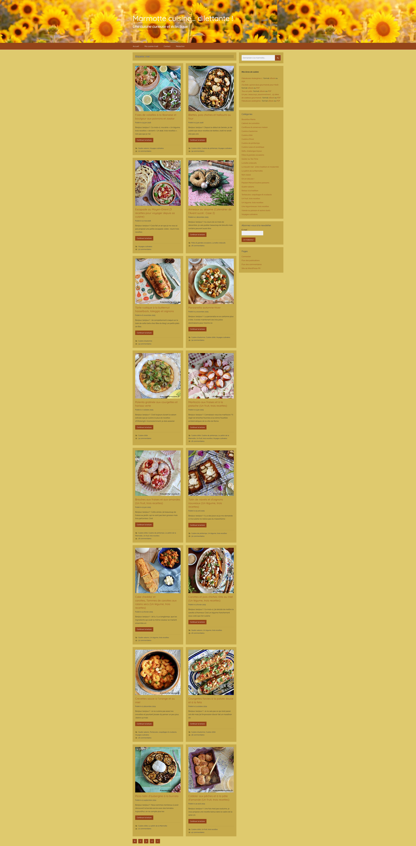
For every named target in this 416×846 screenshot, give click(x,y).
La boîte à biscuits (218, 243)
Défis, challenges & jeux (252, 151)
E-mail (245, 230)
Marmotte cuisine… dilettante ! (183, 18)
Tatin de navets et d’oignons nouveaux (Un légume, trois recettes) (205, 503)
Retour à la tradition (250, 190)
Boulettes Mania (248, 119)
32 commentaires (144, 249)
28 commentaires (197, 246)
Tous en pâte (247, 91)
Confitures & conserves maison (255, 127)
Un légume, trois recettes (217, 533)
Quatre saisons (143, 148)
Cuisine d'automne (145, 341)
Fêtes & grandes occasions (201, 243)
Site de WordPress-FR (251, 268)
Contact (167, 46)
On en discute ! (248, 179)
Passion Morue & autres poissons (255, 183)
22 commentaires (144, 151)
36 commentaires (197, 735)
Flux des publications (251, 260)
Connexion (246, 256)
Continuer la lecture (144, 140)
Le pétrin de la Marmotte (158, 826)
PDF (243, 81)
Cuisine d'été (196, 148)
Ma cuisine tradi (151, 46)
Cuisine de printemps (209, 148)
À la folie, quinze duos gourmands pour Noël (260, 85)
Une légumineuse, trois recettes (255, 206)
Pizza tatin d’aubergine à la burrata (157, 796)
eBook (272, 78)
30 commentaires (197, 536)
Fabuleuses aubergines (251, 101)
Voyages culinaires (157, 148)
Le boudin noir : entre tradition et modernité (260, 167)
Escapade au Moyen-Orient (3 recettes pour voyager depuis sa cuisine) (155, 213)
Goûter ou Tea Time (250, 159)
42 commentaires (197, 832)
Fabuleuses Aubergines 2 (252, 78)
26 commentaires (197, 441)
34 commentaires (197, 151)
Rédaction (180, 46)
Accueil (136, 46)
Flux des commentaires (252, 264)
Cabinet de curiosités (250, 123)
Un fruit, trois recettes (205, 438)
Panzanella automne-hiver (204, 307)
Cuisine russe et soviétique (253, 147)
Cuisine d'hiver (248, 139)
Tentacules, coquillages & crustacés (163, 732)
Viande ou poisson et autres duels (256, 210)
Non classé (246, 175)
